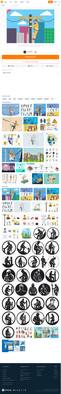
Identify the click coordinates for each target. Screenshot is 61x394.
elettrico (33, 98)
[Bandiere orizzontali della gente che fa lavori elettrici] (30, 124)
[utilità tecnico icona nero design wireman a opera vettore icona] (23, 275)
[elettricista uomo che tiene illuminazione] (52, 139)
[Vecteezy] (2, 2)
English (54, 369)
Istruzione (5, 376)
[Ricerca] (54, 5)
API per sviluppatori (7, 378)
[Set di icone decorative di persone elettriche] (26, 110)
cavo (10, 98)
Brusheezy (5, 369)
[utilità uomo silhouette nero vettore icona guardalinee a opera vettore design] (53, 262)
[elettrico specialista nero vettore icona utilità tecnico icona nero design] (21, 289)
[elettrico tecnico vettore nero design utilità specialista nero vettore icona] (8, 303)
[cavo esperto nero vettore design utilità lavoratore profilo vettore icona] (52, 275)
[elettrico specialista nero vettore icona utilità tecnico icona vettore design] (8, 289)
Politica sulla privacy (44, 390)
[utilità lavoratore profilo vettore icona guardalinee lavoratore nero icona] (37, 275)
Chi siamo (38, 373)
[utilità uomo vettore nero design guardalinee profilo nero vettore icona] (24, 248)
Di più (27, 2)
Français (55, 376)
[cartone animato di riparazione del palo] (36, 206)
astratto (4, 98)
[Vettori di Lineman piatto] (51, 206)
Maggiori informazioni (7, 72)
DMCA (21, 371)
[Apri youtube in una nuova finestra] (25, 390)
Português (55, 373)
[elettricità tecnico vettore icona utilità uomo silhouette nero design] (44, 289)
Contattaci (38, 371)
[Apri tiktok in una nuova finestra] (21, 390)
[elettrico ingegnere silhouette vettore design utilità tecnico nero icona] (52, 248)
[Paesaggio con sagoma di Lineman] (8, 167)
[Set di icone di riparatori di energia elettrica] (52, 155)
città (15, 98)
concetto (27, 98)
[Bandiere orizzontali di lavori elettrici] (53, 110)
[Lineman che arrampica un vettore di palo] (33, 155)
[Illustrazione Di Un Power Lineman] (12, 124)
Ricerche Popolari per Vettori (24, 375)
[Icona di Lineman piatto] (12, 139)
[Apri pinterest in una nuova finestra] (19, 390)
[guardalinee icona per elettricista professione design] (26, 233)
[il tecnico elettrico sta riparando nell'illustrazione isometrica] (24, 178)
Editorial (22, 2)
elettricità (46, 98)
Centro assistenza (39, 369)
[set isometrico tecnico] (24, 332)
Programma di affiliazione (25, 373)
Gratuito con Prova (30, 57)
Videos (16, 2)
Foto (11, 2)
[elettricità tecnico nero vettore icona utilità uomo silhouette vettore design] (8, 275)
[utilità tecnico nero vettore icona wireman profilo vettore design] (40, 233)
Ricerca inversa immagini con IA (8, 380)
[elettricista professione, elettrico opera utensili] (46, 332)
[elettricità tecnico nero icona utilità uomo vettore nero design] (23, 303)
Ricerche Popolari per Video (24, 381)
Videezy (4, 373)
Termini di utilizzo (37, 390)
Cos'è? (12, 69)
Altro (54, 378)
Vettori (5, 2)
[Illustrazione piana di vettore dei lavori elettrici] (40, 110)
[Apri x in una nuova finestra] (23, 390)
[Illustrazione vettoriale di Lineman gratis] (51, 178)
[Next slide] (56, 98)
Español (54, 371)
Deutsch (55, 374)
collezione (20, 98)
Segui (35, 52)
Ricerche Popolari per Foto (24, 378)
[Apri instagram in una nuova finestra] (15, 390)
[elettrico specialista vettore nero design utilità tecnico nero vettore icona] (53, 233)
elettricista (39, 98)
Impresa (4, 374)
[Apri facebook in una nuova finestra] (13, 390)
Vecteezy (4, 371)
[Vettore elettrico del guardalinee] (12, 155)
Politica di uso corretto (53, 390)
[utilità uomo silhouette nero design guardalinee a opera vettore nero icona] (44, 262)
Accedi (54, 1)
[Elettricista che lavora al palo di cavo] (10, 110)
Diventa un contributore (38, 375)
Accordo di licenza (23, 369)
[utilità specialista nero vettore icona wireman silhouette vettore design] (32, 289)
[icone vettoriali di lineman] (49, 124)
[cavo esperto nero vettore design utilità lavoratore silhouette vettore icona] (8, 262)
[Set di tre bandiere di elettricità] (20, 167)
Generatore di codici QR (7, 384)
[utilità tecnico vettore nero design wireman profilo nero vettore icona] (37, 318)
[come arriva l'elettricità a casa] (42, 167)
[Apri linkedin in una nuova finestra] (17, 390)
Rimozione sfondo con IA (8, 382)
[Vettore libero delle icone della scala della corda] (9, 178)
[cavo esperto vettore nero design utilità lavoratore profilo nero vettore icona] (52, 303)
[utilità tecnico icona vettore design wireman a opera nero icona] (55, 289)
